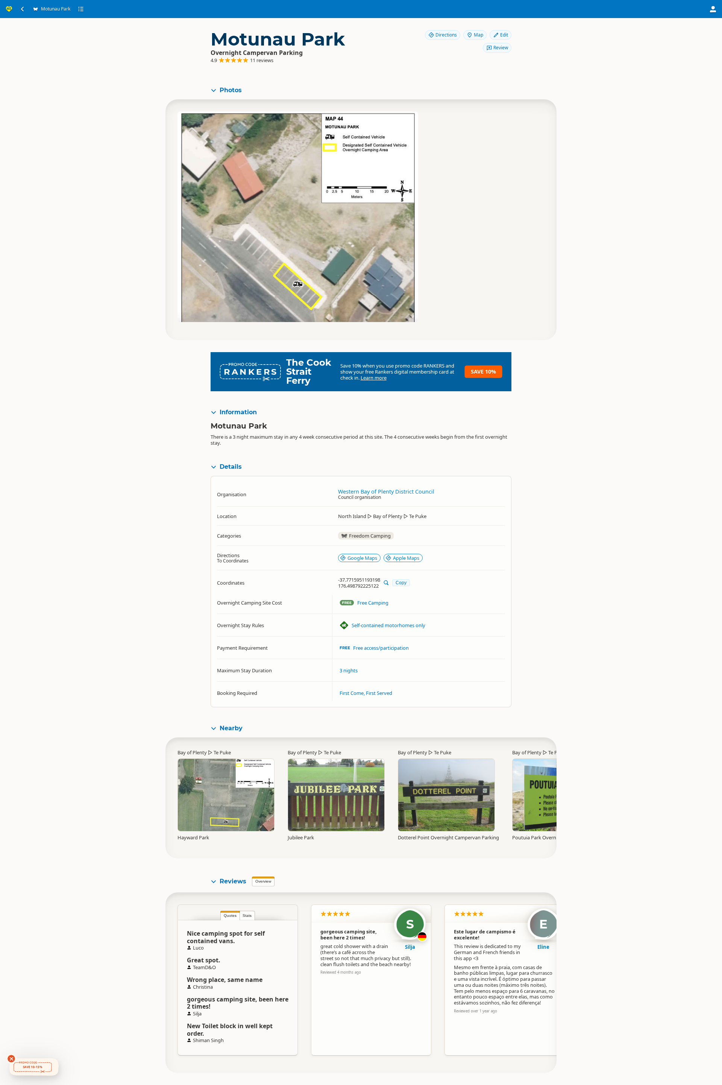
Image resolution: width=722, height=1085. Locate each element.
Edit (504, 35)
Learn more (374, 377)
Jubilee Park (301, 837)
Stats (247, 915)
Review (500, 47)
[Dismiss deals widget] (11, 1058)
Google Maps (362, 558)
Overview (263, 881)
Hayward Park (193, 837)
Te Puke (222, 752)
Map (478, 35)
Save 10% (483, 371)
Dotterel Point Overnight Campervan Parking (448, 837)
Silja (410, 947)
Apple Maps (406, 558)
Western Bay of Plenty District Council (386, 491)
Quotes (230, 915)
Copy (401, 582)
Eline (543, 947)
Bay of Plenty (192, 752)
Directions (446, 35)
